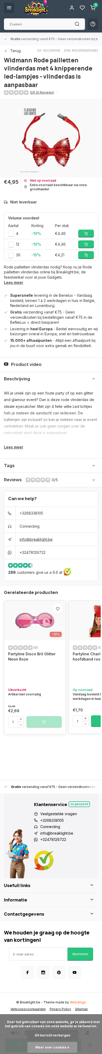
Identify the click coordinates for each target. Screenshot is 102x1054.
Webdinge (78, 1002)
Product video (26, 364)
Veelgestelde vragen (58, 814)
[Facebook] (27, 972)
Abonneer (80, 954)
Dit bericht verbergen (52, 1035)
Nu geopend (79, 804)
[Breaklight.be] (36, 8)
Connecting (29, 526)
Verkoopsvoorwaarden (28, 1009)
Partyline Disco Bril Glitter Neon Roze (32, 656)
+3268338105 (31, 513)
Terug (15, 50)
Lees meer (13, 282)
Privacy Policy (60, 1009)
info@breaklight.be (36, 539)
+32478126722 (33, 552)
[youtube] (74, 972)
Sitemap (81, 1009)
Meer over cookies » (52, 1047)
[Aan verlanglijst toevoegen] (58, 608)
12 (17, 244)
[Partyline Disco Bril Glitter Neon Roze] (35, 620)
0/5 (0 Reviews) (42, 92)
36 (18, 255)
